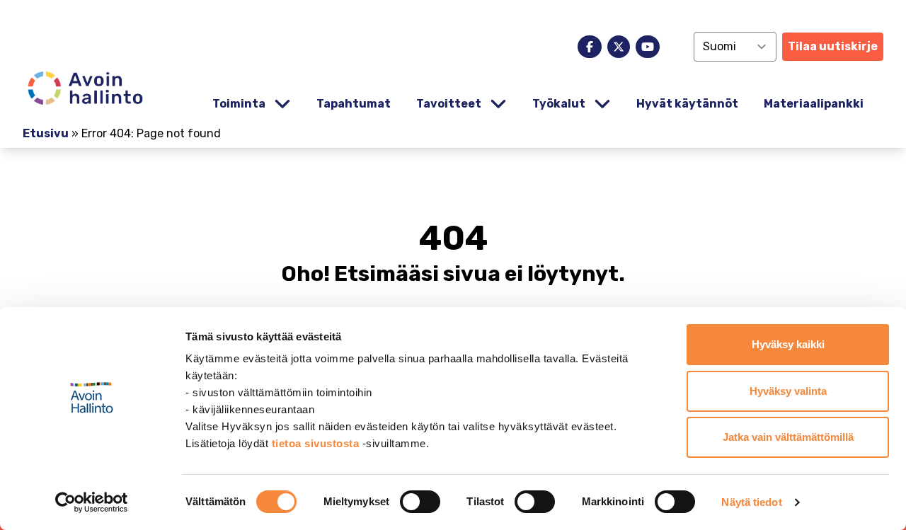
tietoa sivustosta (317, 443)
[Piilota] (281, 104)
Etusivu (46, 133)
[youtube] (648, 46)
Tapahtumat (353, 103)
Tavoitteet (448, 103)
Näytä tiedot (751, 502)
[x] (618, 46)
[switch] (420, 501)
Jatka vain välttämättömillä (788, 437)
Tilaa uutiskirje (833, 46)
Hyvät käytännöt (687, 103)
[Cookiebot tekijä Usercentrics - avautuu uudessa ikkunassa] (92, 502)
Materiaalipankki (814, 103)
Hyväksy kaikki (788, 344)
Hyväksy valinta (788, 391)
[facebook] (590, 46)
